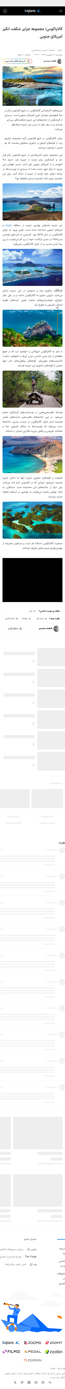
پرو (24, 239)
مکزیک (8, 225)
